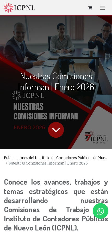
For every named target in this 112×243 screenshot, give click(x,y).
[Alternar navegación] (102, 7)
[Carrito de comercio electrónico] (90, 7)
